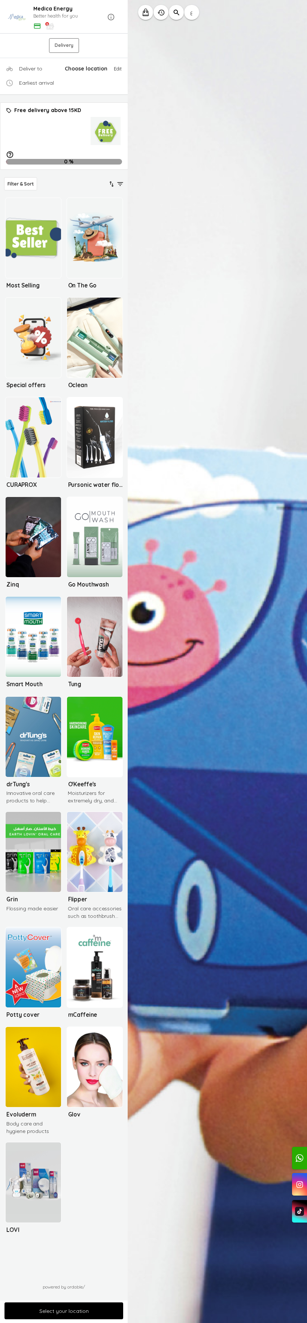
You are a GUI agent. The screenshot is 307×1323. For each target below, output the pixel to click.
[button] (64, 17)
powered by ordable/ (64, 1287)
